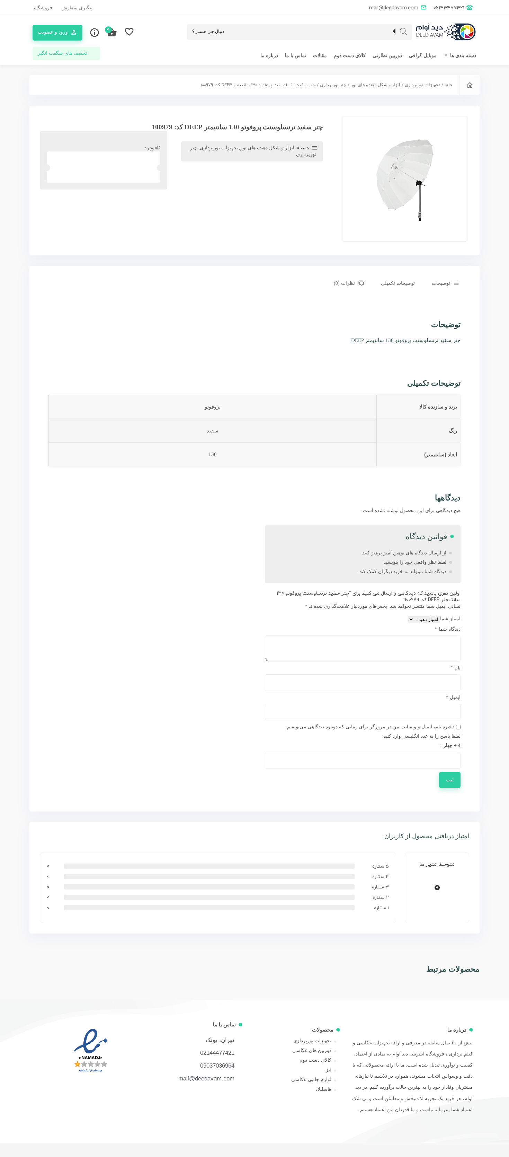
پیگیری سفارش (76, 7)
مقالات (320, 55)
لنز (328, 1069)
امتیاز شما (450, 618)
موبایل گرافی (423, 55)
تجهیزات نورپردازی (422, 84)
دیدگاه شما (448, 629)
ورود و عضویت (53, 32)
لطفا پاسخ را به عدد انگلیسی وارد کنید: (421, 736)
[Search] (403, 31)
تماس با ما (295, 55)
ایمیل (453, 697)
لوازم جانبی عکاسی (311, 1079)
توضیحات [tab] (441, 283)
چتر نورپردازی (333, 84)
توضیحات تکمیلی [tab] (398, 283)
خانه (449, 84)
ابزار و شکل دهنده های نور (375, 84)
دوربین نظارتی (387, 55)
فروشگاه (43, 7)
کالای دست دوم (350, 55)
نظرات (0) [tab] (344, 283)
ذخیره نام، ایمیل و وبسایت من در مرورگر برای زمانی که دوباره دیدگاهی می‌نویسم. (370, 726)
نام (456, 667)
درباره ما (269, 55)
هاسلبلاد (323, 1089)
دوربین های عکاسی (311, 1050)
